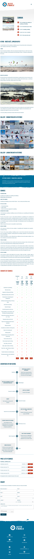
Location (1, 500)
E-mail (18, 488)
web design (24, 553)
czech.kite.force (24, 542)
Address (18, 492)
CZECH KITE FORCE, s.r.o (25, 548)
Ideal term (18, 500)
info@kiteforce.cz (9, 541)
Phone (1, 492)
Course (18, 496)
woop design (28, 553)
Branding (20, 553)
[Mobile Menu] (31, 4)
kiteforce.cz (24, 537)
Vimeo (10, 549)
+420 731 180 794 (9, 536)
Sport (1, 496)
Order (17, 358)
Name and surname (3, 488)
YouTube (9, 554)
